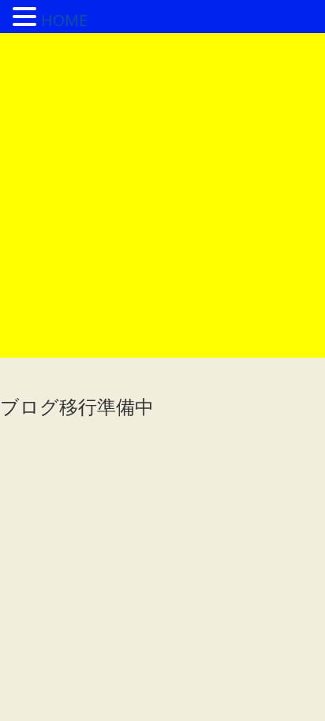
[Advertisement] (162, 195)
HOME (64, 20)
